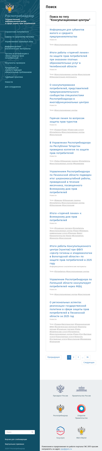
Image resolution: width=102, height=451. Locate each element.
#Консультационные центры (65, 44)
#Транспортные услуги (64, 336)
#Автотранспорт (67, 324)
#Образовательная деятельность (63, 77)
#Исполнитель (78, 235)
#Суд (81, 334)
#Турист (64, 129)
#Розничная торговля (63, 228)
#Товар (76, 230)
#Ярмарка (58, 200)
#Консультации (84, 74)
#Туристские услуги (76, 129)
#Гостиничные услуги (58, 339)
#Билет (79, 233)
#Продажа (72, 233)
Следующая (88, 362)
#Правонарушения (82, 324)
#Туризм (57, 129)
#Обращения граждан (69, 161)
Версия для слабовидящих (16, 439)
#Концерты (54, 238)
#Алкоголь (78, 336)
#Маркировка (78, 163)
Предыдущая (53, 357)
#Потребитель (55, 132)
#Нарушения (55, 341)
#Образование (56, 205)
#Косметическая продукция (65, 326)
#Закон (69, 235)
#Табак (57, 161)
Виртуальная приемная (14, 444)
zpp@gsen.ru (66, 449)
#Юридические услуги (59, 331)
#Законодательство (57, 235)
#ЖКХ (52, 326)
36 (87, 357)
